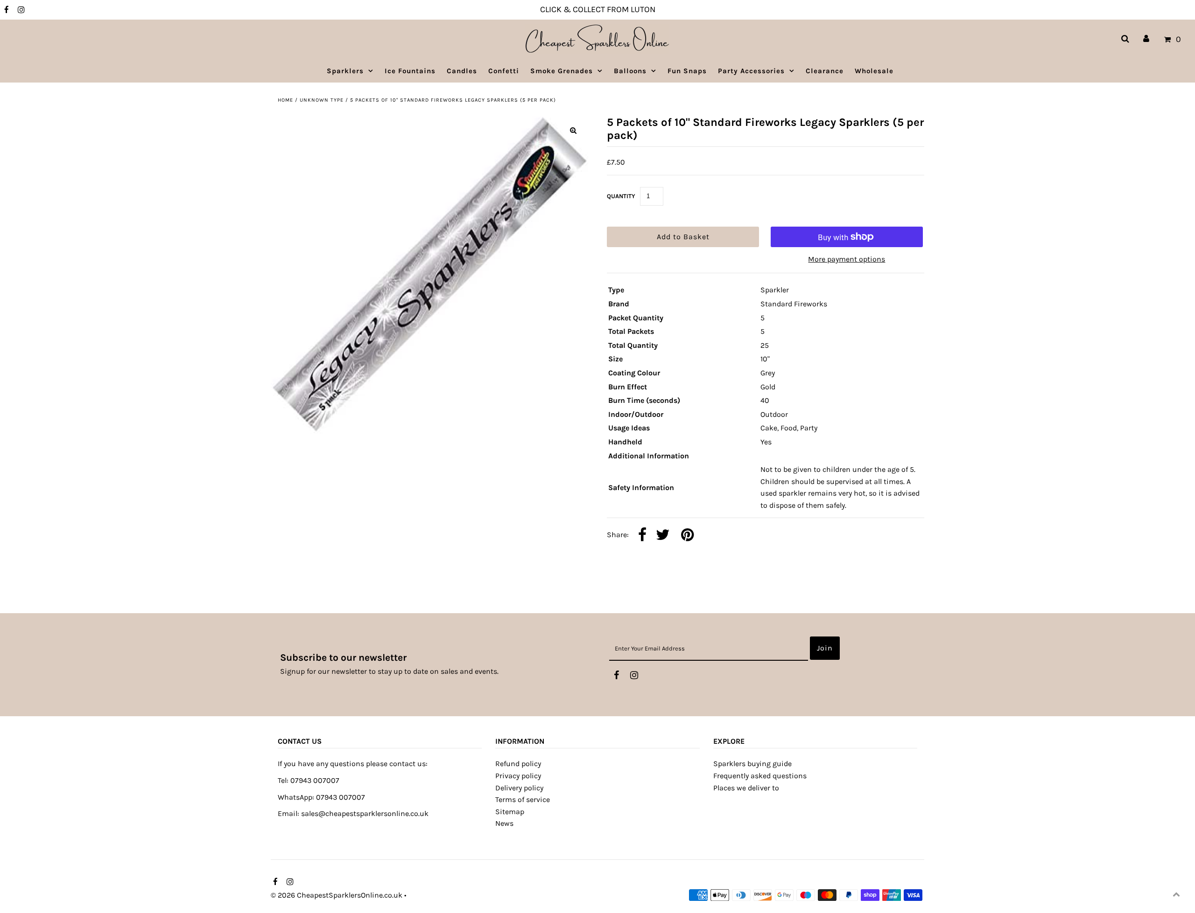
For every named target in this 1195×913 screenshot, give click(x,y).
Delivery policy (519, 787)
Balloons (630, 71)
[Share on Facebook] (642, 535)
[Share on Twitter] (663, 535)
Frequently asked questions (760, 775)
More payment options (846, 259)
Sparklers (345, 71)
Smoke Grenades (561, 71)
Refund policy (518, 763)
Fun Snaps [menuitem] (687, 71)
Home (285, 100)
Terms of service (522, 799)
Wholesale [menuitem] (874, 71)
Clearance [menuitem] (825, 71)
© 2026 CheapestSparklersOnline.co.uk (336, 895)
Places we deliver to (746, 787)
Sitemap (509, 811)
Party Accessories (751, 71)
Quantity (621, 196)
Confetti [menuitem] (503, 71)
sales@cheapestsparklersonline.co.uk (365, 813)
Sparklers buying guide (752, 763)
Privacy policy (518, 775)
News (504, 823)
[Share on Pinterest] (687, 535)
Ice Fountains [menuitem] (410, 71)
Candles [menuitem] (462, 71)
